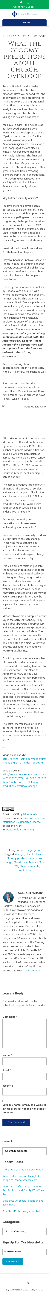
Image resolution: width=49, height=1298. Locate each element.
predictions (24, 870)
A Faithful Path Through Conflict (21, 1211)
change (19, 854)
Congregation (32, 850)
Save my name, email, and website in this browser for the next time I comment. (24, 1109)
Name (7, 1055)
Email (6, 1070)
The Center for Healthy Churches (24, 14)
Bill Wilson (29, 814)
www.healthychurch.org (20, 830)
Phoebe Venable (29, 866)
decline (39, 854)
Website (7, 1086)
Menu (26, 23)
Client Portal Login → (24, 7)
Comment (9, 1017)
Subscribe (12, 1261)
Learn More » (32, 970)
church (29, 854)
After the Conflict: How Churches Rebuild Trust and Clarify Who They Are (23, 1191)
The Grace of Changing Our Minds (22, 1170)
